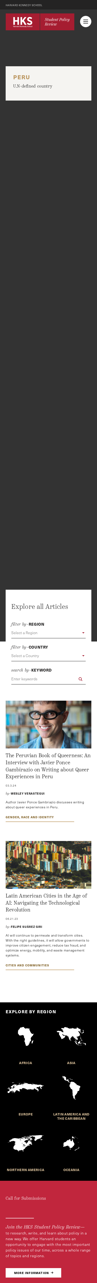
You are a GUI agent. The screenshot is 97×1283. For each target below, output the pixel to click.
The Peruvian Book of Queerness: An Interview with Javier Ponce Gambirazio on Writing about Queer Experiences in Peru (48, 766)
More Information (31, 1273)
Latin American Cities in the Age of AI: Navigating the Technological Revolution (46, 903)
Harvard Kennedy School (24, 5)
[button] (48, 633)
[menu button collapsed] (85, 21)
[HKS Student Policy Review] (40, 21)
